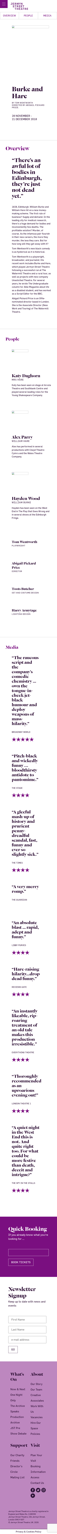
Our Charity (17, 1455)
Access (35, 1477)
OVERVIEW (9, 15)
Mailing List (17, 1477)
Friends (15, 1460)
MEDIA (47, 15)
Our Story (36, 1384)
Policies (35, 1433)
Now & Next (17, 1389)
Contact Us (37, 1482)
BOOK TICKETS (21, 1262)
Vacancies (37, 1417)
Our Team (36, 1389)
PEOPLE (28, 15)
